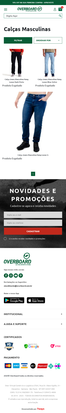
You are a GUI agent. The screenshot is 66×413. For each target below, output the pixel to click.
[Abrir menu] (5, 9)
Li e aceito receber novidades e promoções (27, 238)
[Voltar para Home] (29, 8)
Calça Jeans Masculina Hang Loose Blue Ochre (49, 80)
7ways (40, 408)
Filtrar (18, 40)
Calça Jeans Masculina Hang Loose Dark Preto (16, 80)
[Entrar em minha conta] (55, 9)
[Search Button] (60, 15)
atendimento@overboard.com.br (18, 286)
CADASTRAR (33, 231)
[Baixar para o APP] (15, 300)
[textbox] (33, 15)
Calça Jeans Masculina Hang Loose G (33, 155)
